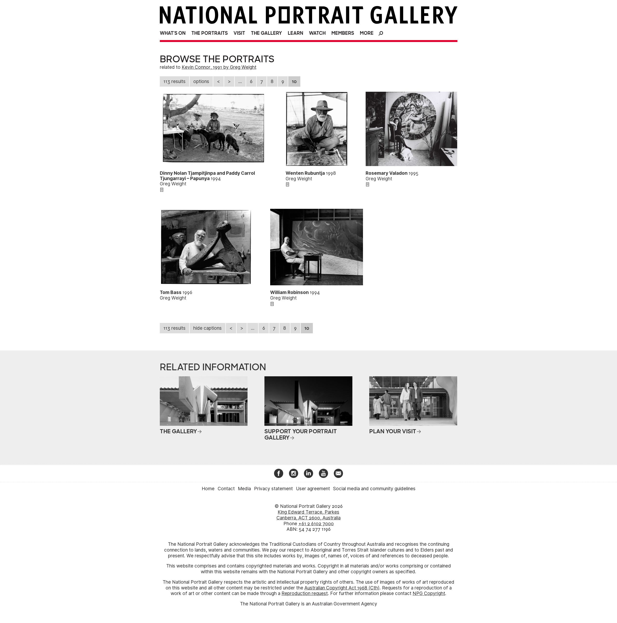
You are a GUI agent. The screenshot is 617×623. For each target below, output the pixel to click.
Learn (295, 33)
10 (294, 81)
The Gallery (266, 33)
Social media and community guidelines (374, 488)
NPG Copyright (429, 593)
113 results (174, 81)
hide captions (207, 328)
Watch (317, 33)
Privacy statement (273, 488)
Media (244, 488)
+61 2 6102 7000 (316, 523)
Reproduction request (305, 593)
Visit (239, 33)
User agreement (313, 488)
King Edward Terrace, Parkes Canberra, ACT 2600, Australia (308, 515)
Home (208, 488)
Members (342, 33)
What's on (173, 33)
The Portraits (209, 33)
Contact (226, 488)
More (367, 33)
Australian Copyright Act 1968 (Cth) (342, 588)
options (201, 81)
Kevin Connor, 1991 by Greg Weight (219, 67)
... (240, 81)
